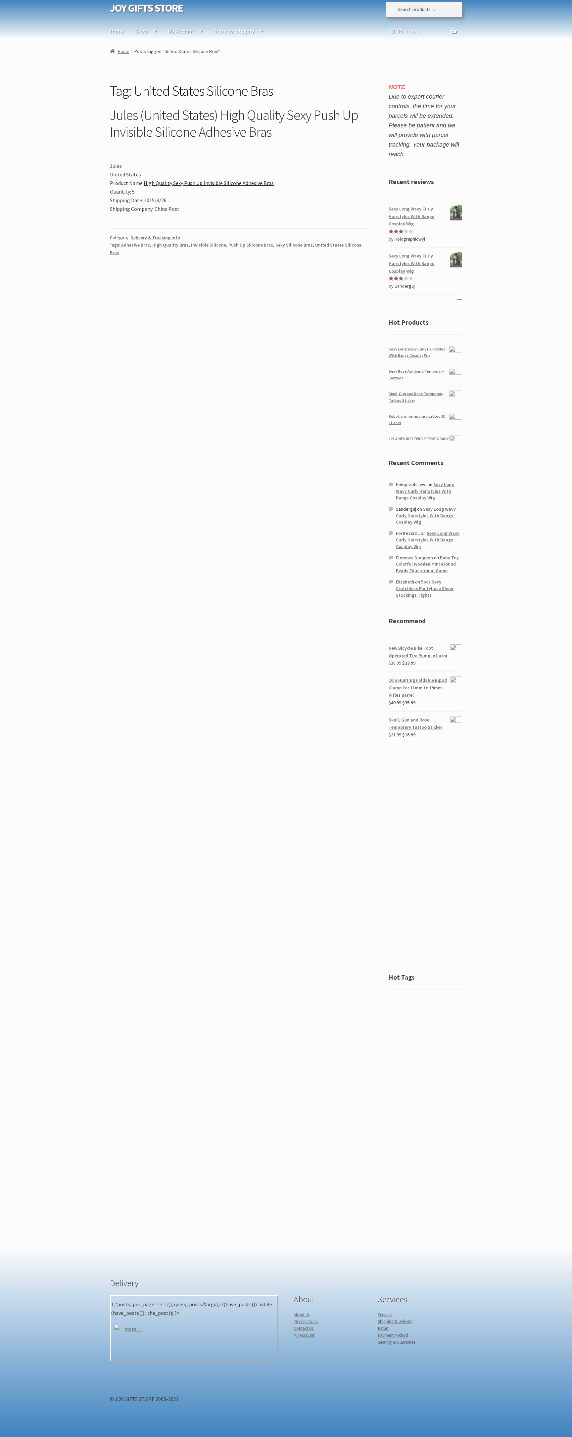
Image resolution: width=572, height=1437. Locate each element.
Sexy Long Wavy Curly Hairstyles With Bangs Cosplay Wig (425, 491)
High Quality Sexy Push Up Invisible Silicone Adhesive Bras (209, 183)
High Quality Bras (170, 245)
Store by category (234, 30)
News (141, 30)
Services (385, 1314)
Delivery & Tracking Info (155, 238)
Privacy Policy (306, 1321)
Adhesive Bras (135, 245)
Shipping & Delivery (395, 1321)
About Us (302, 1314)
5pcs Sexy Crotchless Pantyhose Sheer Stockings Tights (424, 588)
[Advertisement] (425, 855)
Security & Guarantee (396, 1342)
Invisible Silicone (208, 245)
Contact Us (303, 1328)
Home (117, 30)
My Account (181, 30)
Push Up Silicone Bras (250, 245)
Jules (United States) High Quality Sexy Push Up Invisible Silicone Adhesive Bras (234, 123)
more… (133, 1328)
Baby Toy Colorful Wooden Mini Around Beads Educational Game (427, 564)
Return (384, 1328)
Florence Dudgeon (414, 558)
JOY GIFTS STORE (146, 8)
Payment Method (393, 1335)
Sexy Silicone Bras (294, 245)
